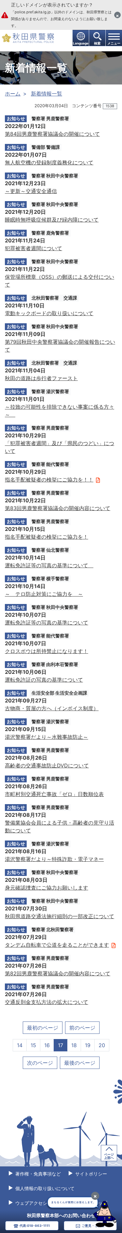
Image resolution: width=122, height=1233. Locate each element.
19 (87, 1045)
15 (33, 1045)
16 (47, 1045)
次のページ (40, 1063)
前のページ (82, 1027)
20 (102, 1045)
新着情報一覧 (46, 93)
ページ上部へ (109, 1156)
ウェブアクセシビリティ (39, 1203)
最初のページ (42, 1027)
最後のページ (79, 1063)
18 (74, 1045)
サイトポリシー (90, 1173)
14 (19, 1045)
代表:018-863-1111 (35, 1225)
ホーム (12, 93)
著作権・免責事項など (37, 1173)
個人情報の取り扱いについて (44, 1188)
